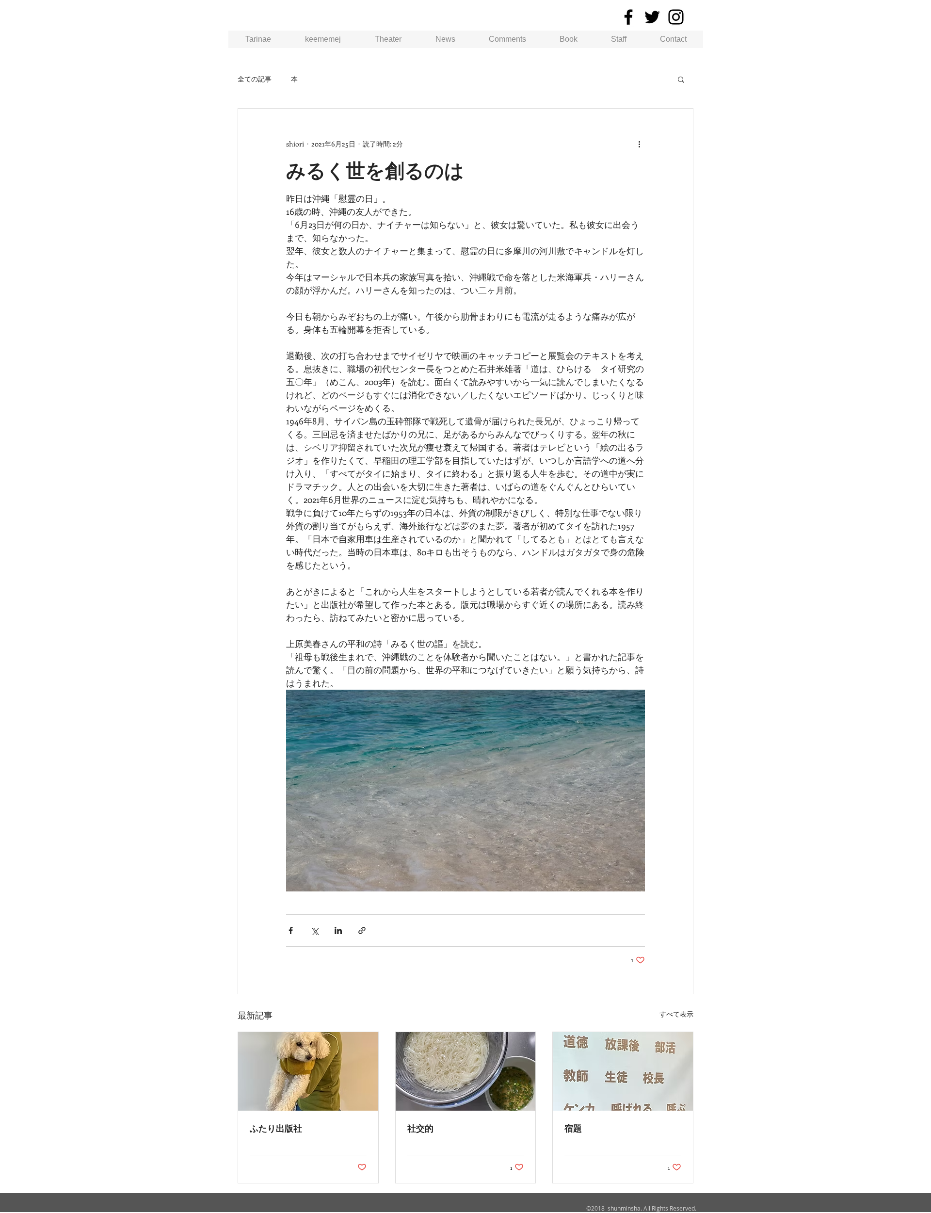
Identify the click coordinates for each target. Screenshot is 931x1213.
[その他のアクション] (639, 143)
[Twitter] (652, 17)
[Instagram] (676, 17)
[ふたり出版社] (308, 1071)
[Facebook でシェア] (290, 930)
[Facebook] (628, 17)
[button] (681, 79)
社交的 (420, 1128)
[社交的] (466, 1071)
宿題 (573, 1128)
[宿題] (623, 1071)
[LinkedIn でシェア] (338, 930)
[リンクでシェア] (362, 930)
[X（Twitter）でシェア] (314, 930)
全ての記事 (255, 78)
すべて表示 (676, 1014)
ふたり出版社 (276, 1128)
